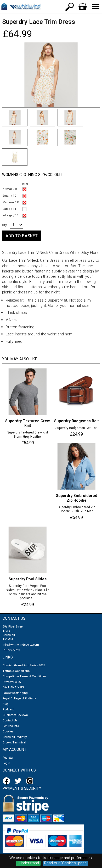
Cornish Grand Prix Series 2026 (24, 665)
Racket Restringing (15, 693)
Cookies (8, 731)
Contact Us (10, 720)
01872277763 (11, 650)
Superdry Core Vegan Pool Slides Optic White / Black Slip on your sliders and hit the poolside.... (27, 592)
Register (8, 758)
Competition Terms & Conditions (25, 676)
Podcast (8, 709)
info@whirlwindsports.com (21, 644)
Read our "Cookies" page (65, 863)
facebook (7, 780)
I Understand (28, 863)
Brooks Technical (14, 742)
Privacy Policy (12, 682)
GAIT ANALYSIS (13, 687)
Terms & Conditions (16, 671)
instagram (31, 780)
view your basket (82, 6)
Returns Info (11, 726)
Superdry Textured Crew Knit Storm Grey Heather (27, 435)
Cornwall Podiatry (15, 737)
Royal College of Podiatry (19, 698)
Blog (6, 704)
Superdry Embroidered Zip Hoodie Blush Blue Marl (76, 509)
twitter (19, 780)
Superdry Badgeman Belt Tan (76, 428)
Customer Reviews (15, 715)
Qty (4, 225)
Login (6, 763)
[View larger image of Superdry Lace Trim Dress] (51, 75)
